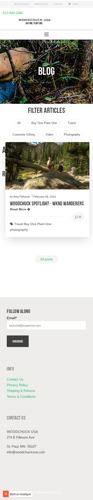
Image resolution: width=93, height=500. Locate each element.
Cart (75, 4)
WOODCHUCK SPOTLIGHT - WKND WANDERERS (47, 203)
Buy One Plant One (45, 122)
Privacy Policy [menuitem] (17, 385)
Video (51, 133)
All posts (46, 259)
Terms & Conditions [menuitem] (21, 396)
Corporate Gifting (25, 133)
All (20, 122)
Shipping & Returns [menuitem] (21, 391)
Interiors (41, 4)
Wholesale (21, 4)
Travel (73, 122)
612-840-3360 (11, 13)
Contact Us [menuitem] (15, 379)
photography (74, 133)
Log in (57, 4)
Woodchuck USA (51, 492)
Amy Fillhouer (21, 196)
